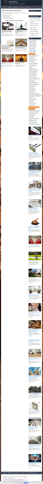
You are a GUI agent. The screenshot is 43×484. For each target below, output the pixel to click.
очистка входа (31, 88)
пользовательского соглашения (7, 480)
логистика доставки (32, 76)
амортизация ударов (33, 40)
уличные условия (32, 114)
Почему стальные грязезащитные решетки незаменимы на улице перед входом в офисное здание (35, 172)
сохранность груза (32, 103)
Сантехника (22, 7)
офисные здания (32, 86)
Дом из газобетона (32, 277)
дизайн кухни (31, 57)
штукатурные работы (33, 122)
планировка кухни (32, 90)
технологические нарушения (34, 111)
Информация (27, 7)
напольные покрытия (33, 82)
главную (9, 18)
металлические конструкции (34, 78)
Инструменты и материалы (35, 20)
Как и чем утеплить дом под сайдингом (35, 410)
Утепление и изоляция (34, 23)
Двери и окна (32, 21)
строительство (31, 109)
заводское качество (32, 59)
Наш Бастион (13, 2)
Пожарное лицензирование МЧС (7, 63)
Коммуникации (15, 7)
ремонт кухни (31, 97)
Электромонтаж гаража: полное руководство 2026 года (7, 31)
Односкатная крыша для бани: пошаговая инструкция (20, 48)
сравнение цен (31, 105)
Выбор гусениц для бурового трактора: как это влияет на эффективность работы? (35, 227)
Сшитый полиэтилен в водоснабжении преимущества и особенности (7, 48)
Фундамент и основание (34, 33)
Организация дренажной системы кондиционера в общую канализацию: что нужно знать (35, 446)
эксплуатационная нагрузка (34, 124)
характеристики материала (34, 118)
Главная (5, 7)
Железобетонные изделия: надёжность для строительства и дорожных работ (34, 427)
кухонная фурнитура (33, 73)
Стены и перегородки (34, 31)
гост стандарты (32, 54)
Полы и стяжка (33, 27)
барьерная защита (32, 42)
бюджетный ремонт (32, 44)
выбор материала (32, 50)
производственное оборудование (35, 95)
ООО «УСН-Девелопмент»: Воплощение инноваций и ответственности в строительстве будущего (35, 377)
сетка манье (31, 101)
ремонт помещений (32, 99)
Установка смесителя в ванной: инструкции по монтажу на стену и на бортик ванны (35, 340)
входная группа (32, 48)
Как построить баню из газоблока (19, 63)
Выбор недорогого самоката (33, 260)
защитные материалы (33, 63)
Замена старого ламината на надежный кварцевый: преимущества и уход (35, 359)
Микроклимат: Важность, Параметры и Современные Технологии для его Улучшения (35, 190)
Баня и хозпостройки (34, 35)
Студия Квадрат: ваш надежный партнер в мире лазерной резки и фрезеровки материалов (34, 330)
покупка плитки (32, 92)
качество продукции (33, 65)
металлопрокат (32, 80)
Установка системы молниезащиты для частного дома (21, 31)
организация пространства (34, 84)
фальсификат (31, 116)
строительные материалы (34, 107)
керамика (31, 67)
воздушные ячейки (32, 46)
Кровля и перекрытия (34, 29)
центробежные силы (33, 120)
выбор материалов (32, 52)
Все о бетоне (10, 7)
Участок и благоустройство (35, 18)
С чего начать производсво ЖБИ (34, 394)
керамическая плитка (33, 69)
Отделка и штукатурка (34, 25)
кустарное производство (33, 71)
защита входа (31, 61)
